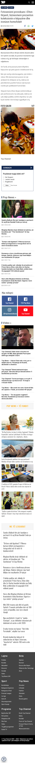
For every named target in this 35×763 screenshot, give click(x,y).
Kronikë (3, 663)
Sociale (3, 671)
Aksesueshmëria (24, 728)
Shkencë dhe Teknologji (26, 668)
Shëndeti (21, 693)
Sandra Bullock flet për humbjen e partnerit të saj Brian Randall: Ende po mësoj (17, 222)
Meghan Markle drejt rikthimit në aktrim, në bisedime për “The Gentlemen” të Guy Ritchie (17, 233)
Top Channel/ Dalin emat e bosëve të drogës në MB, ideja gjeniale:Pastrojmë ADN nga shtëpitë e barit (16, 353)
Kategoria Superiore (7, 688)
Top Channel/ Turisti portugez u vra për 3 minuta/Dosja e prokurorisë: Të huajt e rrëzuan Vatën (17, 380)
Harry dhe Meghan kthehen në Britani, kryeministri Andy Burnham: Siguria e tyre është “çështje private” (17, 282)
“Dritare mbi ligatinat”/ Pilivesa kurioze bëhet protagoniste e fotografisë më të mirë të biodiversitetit (16, 245)
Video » (7, 322)
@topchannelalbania (10, 313)
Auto (20, 671)
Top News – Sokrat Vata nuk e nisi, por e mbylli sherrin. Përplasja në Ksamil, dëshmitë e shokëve (16, 362)
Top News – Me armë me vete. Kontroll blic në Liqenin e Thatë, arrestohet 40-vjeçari (17, 389)
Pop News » (9, 197)
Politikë (3, 660)
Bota (21, 656)
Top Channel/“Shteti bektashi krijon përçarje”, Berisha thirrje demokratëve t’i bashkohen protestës (17, 371)
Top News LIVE (5, 676)
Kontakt (21, 718)
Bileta (20, 716)
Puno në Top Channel (25, 721)
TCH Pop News (25, 303)
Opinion (21, 660)
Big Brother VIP (6, 713)
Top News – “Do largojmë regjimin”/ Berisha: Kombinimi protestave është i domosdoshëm (16, 397)
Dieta (20, 696)
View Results (14, 185)
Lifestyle (21, 688)
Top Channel (10, 303)
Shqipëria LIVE (5, 718)
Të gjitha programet (7, 727)
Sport (4, 681)
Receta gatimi (23, 699)
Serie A (3, 699)
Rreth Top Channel (24, 713)
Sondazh (7, 168)
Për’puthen (4, 716)
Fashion (21, 690)
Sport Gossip (5, 704)
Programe (6, 709)
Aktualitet (4, 665)
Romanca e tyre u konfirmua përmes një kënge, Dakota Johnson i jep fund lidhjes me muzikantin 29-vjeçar (16, 257)
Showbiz (21, 685)
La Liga (3, 696)
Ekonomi (4, 668)
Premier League (6, 693)
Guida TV (4, 729)
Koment (21, 663)
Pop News (4, 7)
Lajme (4, 656)
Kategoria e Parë (6, 690)
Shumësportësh (6, 701)
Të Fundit (11, 7)
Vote (7, 185)
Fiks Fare (4, 721)
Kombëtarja (5, 685)
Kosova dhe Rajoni (24, 665)
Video (3, 673)
